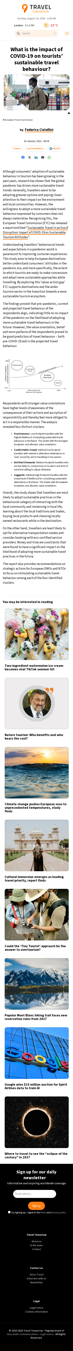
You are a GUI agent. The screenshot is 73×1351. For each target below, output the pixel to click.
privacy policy (59, 705)
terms (44, 705)
